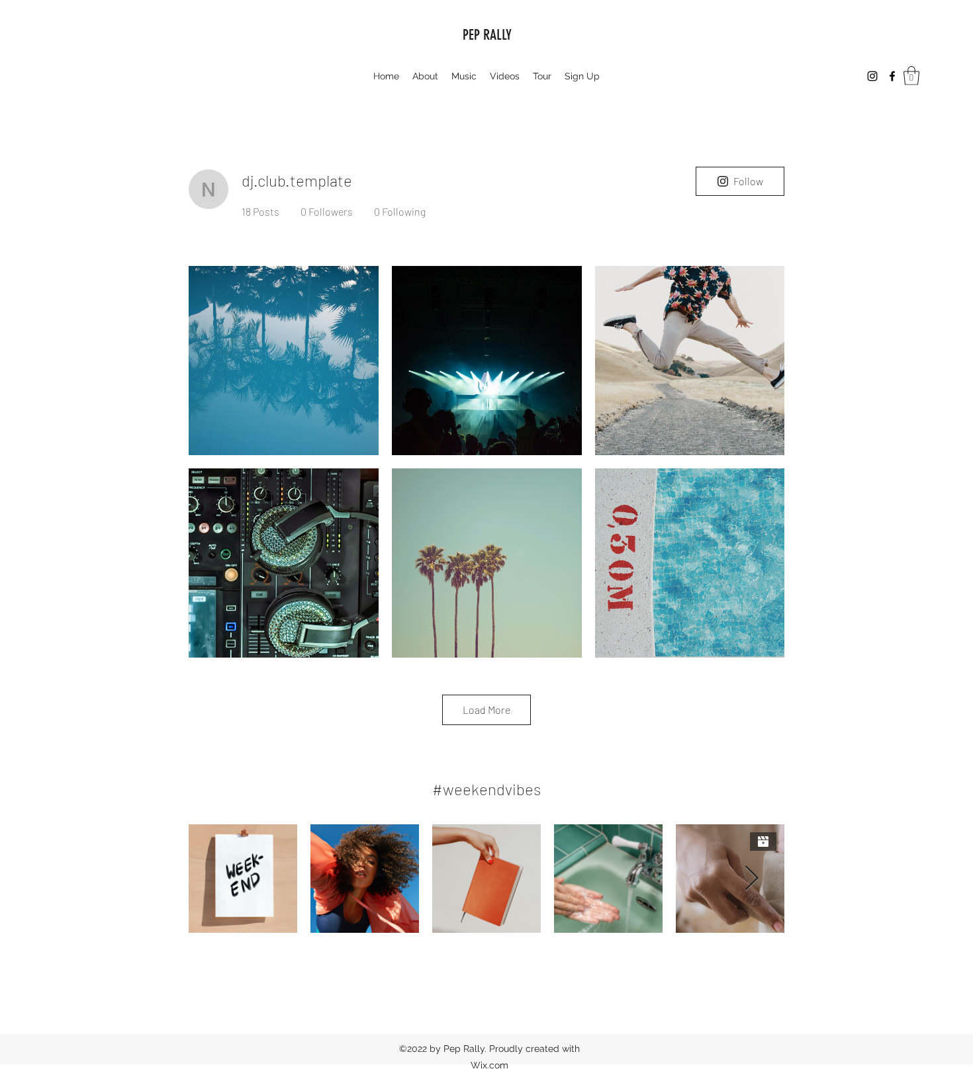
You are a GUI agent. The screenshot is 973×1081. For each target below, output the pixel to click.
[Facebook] (892, 76)
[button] (911, 75)
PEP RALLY (487, 35)
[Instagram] (872, 76)
